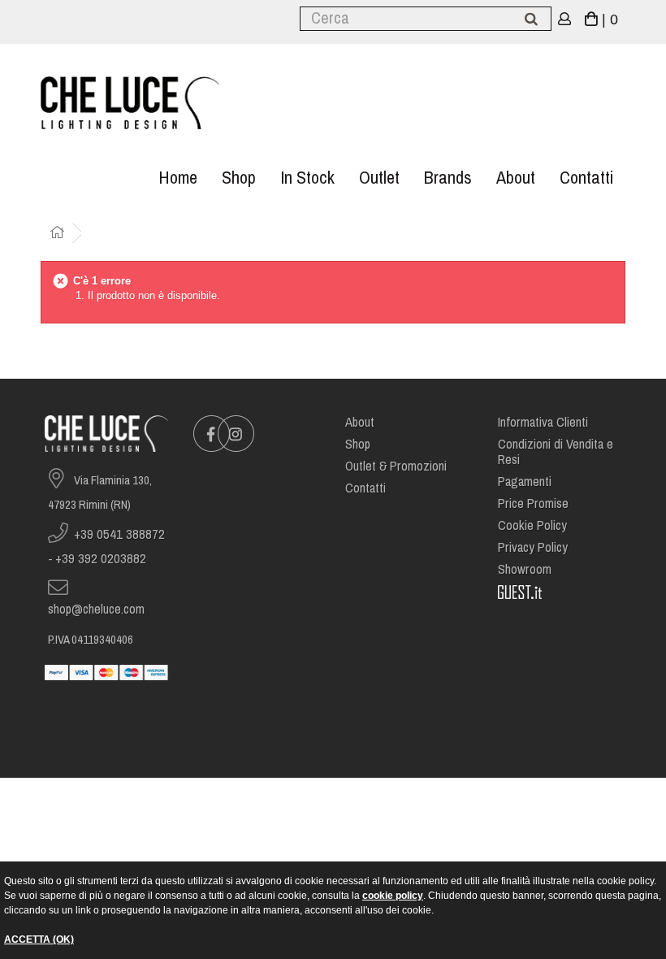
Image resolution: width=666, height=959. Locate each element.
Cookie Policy (532, 525)
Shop (239, 177)
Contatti (586, 177)
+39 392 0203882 (100, 558)
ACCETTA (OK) (39, 939)
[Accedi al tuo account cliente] (564, 20)
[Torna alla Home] (56, 233)
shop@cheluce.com (96, 609)
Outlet (379, 177)
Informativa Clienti (543, 422)
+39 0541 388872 (119, 534)
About (515, 177)
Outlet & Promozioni (396, 466)
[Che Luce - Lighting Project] (130, 102)
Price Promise (533, 503)
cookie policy (392, 895)
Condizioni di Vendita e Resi (555, 452)
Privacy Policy (533, 547)
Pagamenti (524, 481)
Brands (448, 177)
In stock (307, 177)
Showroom (524, 569)
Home (177, 177)
